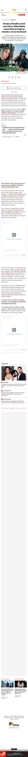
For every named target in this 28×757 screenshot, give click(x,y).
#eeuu (10, 127)
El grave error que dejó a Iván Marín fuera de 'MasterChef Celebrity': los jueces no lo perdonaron (13, 394)
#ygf (17, 129)
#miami (13, 133)
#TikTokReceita (6, 133)
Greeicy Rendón (4, 408)
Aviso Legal (6, 716)
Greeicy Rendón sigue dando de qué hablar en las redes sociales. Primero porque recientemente (12, 96)
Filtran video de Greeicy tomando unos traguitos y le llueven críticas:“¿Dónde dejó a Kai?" (13, 185)
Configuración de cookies (19, 717)
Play (26, 754)
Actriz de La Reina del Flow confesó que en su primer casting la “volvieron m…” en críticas (7, 691)
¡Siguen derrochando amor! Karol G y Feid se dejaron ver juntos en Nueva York (21, 691)
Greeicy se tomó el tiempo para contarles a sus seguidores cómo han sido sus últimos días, (13, 271)
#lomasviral (12, 129)
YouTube (14, 703)
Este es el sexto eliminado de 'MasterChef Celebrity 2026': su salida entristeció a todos (13, 401)
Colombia (3, 15)
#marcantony (18, 131)
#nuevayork (15, 127)
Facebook (9, 77)
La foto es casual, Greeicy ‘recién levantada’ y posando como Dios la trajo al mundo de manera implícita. (13, 293)
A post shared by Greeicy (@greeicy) (14, 254)
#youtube (21, 129)
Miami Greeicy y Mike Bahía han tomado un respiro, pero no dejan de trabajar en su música (12, 210)
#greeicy (12, 131)
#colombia (5, 127)
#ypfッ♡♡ (5, 129)
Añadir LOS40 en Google (15, 88)
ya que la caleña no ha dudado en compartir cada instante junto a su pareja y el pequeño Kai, (13, 194)
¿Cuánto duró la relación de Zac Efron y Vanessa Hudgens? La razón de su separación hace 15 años (13, 385)
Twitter (12, 77)
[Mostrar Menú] (2, 10)
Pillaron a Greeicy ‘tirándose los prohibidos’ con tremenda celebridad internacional (13, 301)
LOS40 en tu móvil (14, 719)
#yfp (8, 131)
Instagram (11, 703)
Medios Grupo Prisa (14, 728)
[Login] (26, 10)
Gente (23, 408)
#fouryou (21, 127)
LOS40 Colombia (14, 10)
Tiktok (8, 703)
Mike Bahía (12, 408)
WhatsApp (15, 77)
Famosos (18, 408)
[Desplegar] (14, 749)
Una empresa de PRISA (14, 724)
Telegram (19, 77)
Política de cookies (8, 717)
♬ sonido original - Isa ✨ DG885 (10, 137)
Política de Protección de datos (17, 716)
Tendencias (13, 19)
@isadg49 (4, 126)
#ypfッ (4, 131)
